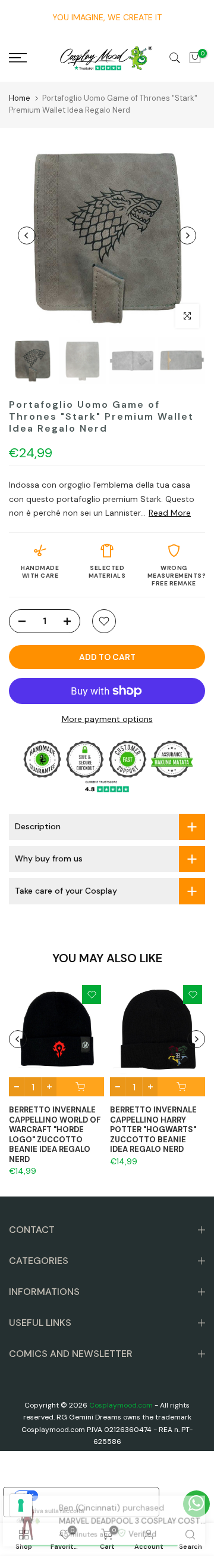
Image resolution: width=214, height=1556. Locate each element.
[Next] (187, 235)
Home (19, 98)
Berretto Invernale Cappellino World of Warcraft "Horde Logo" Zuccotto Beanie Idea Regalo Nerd (54, 1134)
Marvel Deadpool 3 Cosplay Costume (129, 1500)
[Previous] (27, 235)
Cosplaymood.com (121, 1405)
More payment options (107, 719)
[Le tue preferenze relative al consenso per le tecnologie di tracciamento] (21, 1505)
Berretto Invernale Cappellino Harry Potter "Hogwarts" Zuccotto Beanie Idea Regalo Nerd (153, 1129)
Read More (170, 512)
